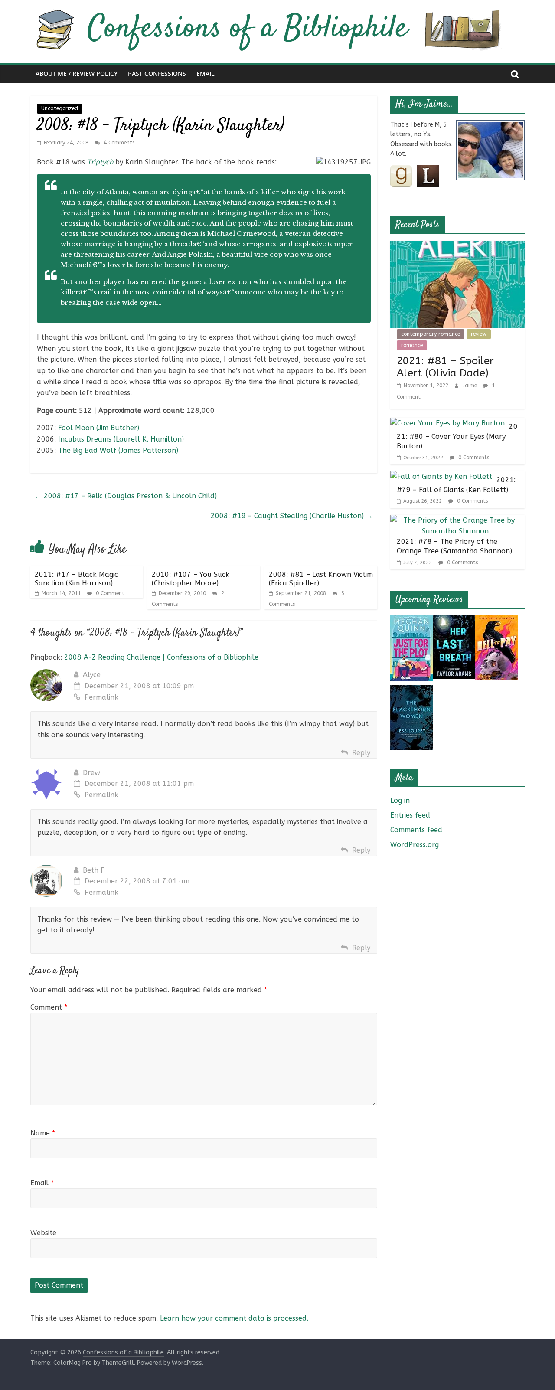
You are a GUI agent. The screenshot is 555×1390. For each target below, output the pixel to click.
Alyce (92, 674)
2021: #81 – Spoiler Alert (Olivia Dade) (445, 367)
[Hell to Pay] (496, 621)
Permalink (101, 697)
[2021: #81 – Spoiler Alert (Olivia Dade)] (457, 246)
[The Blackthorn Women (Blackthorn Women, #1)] (411, 690)
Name (42, 1133)
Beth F (93, 870)
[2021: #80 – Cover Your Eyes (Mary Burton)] (447, 423)
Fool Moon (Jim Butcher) (98, 428)
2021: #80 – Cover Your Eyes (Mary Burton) (457, 436)
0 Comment (109, 593)
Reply (361, 753)
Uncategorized (59, 108)
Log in (400, 800)
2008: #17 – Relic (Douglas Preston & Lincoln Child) (126, 496)
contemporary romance (430, 334)
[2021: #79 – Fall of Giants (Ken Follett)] (441, 476)
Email (205, 73)
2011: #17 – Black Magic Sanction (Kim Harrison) (76, 578)
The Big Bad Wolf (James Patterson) (118, 450)
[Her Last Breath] (454, 621)
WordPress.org (414, 845)
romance (412, 345)
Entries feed (410, 815)
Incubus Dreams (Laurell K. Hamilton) (121, 439)
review (478, 334)
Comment (48, 1007)
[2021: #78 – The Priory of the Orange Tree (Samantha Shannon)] (455, 520)
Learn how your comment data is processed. (234, 1318)
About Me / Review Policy (77, 73)
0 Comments (473, 458)
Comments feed (416, 830)
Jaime (471, 386)
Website (43, 1233)
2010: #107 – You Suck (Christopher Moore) (190, 578)
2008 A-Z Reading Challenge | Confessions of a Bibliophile (161, 657)
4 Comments (118, 143)
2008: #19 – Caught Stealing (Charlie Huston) (292, 516)
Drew (91, 773)
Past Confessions (157, 73)
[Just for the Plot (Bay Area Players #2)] (411, 621)
